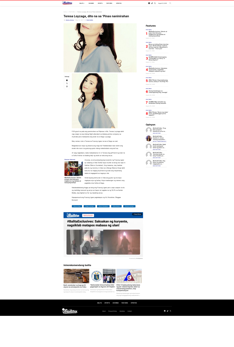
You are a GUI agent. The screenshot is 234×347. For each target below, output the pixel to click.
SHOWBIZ (91, 3)
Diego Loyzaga (89, 206)
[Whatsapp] (67, 86)
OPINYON (118, 3)
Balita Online (70, 20)
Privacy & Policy (112, 311)
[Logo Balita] (67, 3)
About (104, 311)
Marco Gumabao (103, 206)
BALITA (82, 3)
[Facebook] (67, 80)
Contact (130, 311)
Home (65, 12)
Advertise (122, 311)
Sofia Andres (116, 206)
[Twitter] (67, 83)
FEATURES (109, 3)
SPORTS (100, 3)
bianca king (77, 206)
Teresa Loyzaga (129, 206)
